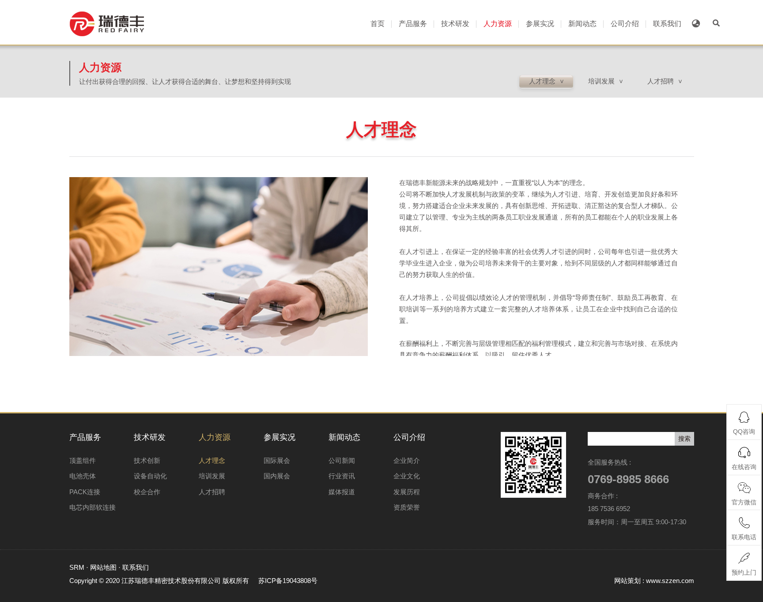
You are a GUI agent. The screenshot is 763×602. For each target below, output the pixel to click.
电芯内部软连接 (92, 507)
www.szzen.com (670, 580)
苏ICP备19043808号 (287, 580)
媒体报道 (342, 492)
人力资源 (497, 23)
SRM (76, 567)
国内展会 (277, 476)
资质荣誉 (406, 507)
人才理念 (212, 460)
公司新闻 (342, 460)
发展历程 (406, 492)
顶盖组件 (82, 460)
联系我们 (667, 23)
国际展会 (277, 460)
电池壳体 (82, 476)
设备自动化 (150, 476)
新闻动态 (582, 23)
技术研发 (455, 23)
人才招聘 (212, 492)
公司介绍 (625, 23)
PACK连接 (84, 492)
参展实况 (540, 23)
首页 (377, 23)
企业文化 (406, 476)
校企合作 (147, 492)
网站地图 (103, 567)
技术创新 (147, 460)
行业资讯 (342, 476)
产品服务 (413, 23)
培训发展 (212, 476)
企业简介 (406, 460)
